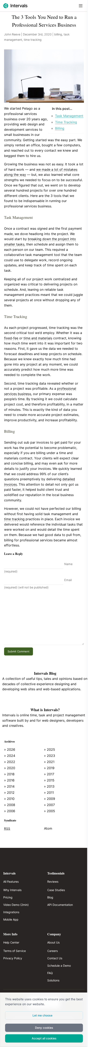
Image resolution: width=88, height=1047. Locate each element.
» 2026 (9, 749)
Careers (52, 951)
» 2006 (9, 811)
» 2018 (9, 774)
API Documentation (60, 904)
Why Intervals (12, 890)
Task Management (69, 116)
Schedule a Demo (59, 965)
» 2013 (49, 786)
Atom (48, 828)
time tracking (33, 39)
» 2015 (49, 780)
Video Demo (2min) (16, 904)
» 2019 (49, 768)
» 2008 (9, 805)
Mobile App (10, 919)
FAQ (50, 973)
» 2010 (9, 799)
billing (58, 34)
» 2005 (49, 811)
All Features (11, 881)
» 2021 (49, 762)
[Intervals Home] (15, 6)
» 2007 (49, 805)
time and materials (38, 338)
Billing (59, 128)
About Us (53, 942)
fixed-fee (11, 338)
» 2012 (9, 792)
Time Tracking (66, 122)
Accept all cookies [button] (44, 1038)
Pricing (7, 897)
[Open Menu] (81, 6)
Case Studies (56, 890)
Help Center (11, 942)
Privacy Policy (12, 958)
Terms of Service (14, 951)
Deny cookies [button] (44, 1027)
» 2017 (49, 774)
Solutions (53, 980)
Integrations (11, 912)
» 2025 (49, 749)
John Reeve (12, 34)
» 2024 (9, 756)
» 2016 (9, 780)
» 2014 (9, 786)
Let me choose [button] (42, 1015)
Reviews (52, 881)
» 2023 (49, 756)
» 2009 (49, 799)
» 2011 (49, 792)
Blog (50, 897)
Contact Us (54, 958)
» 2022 (9, 762)
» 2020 (9, 768)
